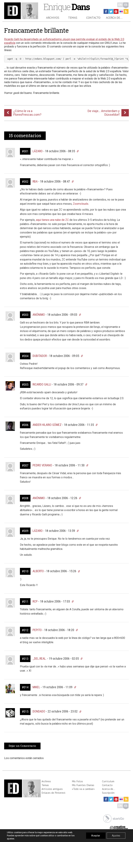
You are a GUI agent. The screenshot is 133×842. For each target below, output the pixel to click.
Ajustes (116, 835)
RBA (35, 181)
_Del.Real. (39, 658)
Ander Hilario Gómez (47, 425)
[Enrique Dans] (21, 10)
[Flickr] (121, 11)
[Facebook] (106, 11)
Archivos (52, 18)
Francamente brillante (36, 30)
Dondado (39, 711)
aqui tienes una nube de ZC (52, 219)
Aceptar (95, 835)
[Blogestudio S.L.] (113, 818)
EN (120, 4)
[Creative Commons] (119, 827)
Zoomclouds (80, 203)
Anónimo (39, 498)
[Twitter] (111, 11)
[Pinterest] (116, 11)
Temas (72, 18)
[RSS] (126, 11)
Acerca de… (114, 18)
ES (125, 4)
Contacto (93, 18)
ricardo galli (42, 384)
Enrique (66, 6)
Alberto (38, 571)
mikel (36, 687)
